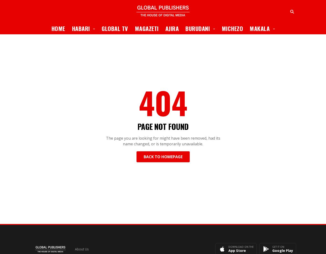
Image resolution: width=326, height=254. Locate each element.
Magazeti (147, 28)
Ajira (172, 28)
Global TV (115, 28)
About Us (82, 249)
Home (58, 28)
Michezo (232, 28)
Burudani (201, 28)
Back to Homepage (163, 156)
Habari (85, 28)
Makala (264, 28)
